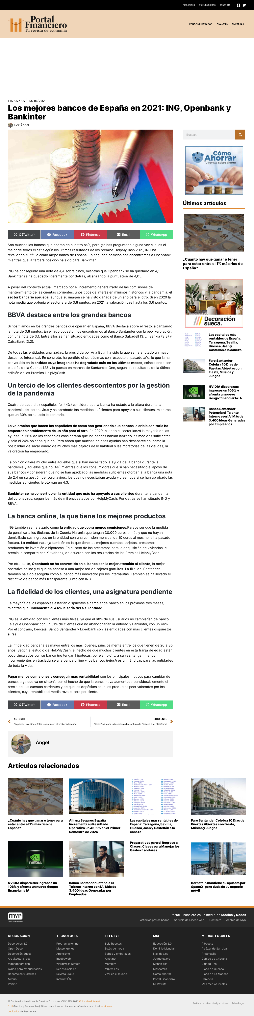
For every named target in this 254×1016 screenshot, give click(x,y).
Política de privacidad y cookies (210, 1003)
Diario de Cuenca (213, 969)
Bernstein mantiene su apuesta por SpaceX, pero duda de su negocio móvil (218, 886)
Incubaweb (63, 958)
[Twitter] (244, 5)
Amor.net (110, 958)
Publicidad (189, 5)
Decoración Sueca (20, 953)
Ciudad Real (209, 963)
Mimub (12, 979)
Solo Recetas (113, 943)
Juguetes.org (161, 958)
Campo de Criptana (214, 958)
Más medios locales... (215, 984)
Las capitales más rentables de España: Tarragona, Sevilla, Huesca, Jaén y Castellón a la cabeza (225, 342)
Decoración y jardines (22, 974)
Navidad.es (160, 953)
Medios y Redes (233, 915)
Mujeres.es (112, 969)
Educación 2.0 (162, 943)
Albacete (207, 943)
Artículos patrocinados (154, 920)
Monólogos (160, 963)
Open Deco (15, 948)
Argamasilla (209, 953)
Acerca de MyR (236, 920)
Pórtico (12, 984)
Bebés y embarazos (118, 953)
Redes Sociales (66, 969)
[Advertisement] (119, 66)
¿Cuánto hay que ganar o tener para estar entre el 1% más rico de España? (213, 263)
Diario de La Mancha (215, 974)
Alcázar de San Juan (215, 948)
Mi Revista (159, 984)
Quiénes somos (207, 5)
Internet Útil (63, 979)
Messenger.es (65, 948)
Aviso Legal (238, 1003)
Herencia (207, 979)
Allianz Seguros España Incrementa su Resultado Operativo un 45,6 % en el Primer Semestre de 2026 (94, 826)
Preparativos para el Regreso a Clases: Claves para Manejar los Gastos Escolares (155, 846)
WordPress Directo (68, 963)
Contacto (225, 5)
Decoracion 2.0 (18, 943)
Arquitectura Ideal (19, 958)
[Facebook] (238, 5)
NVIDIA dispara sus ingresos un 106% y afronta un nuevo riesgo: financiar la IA (225, 392)
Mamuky (110, 963)
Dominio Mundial (163, 948)
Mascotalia (160, 969)
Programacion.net (67, 943)
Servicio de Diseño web (189, 920)
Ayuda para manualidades (25, 969)
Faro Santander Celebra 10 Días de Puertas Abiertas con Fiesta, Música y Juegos (225, 368)
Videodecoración (19, 963)
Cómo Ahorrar (162, 974)
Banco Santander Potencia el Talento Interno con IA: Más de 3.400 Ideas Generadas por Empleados (227, 416)
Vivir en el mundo (116, 974)
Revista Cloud (65, 974)
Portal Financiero (164, 979)
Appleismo (63, 953)
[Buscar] (240, 135)
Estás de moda (114, 948)
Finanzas (16, 101)
